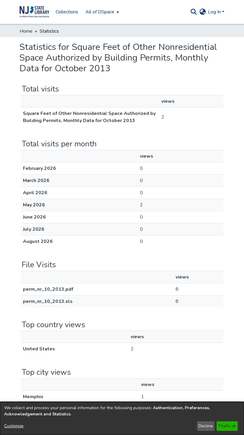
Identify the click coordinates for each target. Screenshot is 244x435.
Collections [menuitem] (67, 12)
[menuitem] (101, 12)
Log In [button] (215, 12)
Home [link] (26, 31)
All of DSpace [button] (99, 12)
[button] (34, 12)
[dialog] (122, 418)
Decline (205, 426)
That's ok (227, 426)
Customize (14, 426)
